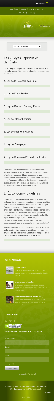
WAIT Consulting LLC (33, 389)
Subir (49, 392)
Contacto (23, 9)
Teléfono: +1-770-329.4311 (36, 9)
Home (23, 397)
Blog (16, 9)
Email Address (10, 338)
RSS (19, 12)
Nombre (7, 347)
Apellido (7, 355)
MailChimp (31, 374)
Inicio (11, 9)
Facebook (26, 12)
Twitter (10, 321)
